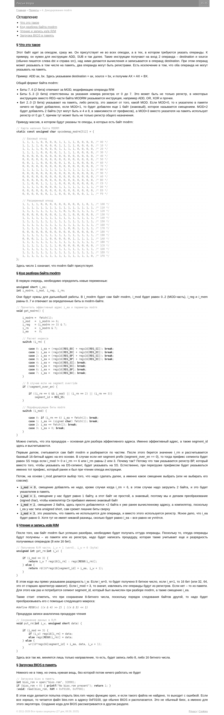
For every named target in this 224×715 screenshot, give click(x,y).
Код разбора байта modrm (38, 27)
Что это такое (29, 22)
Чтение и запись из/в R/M (38, 31)
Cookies (203, 711)
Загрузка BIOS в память (37, 35)
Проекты (34, 10)
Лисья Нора (25, 3)
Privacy (193, 711)
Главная (21, 10)
